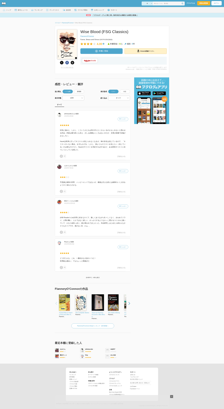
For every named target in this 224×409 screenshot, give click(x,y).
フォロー (123, 119)
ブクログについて (114, 374)
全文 (124, 91)
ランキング (72, 374)
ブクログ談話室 (73, 381)
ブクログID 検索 (92, 385)
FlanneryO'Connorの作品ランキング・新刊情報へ (92, 326)
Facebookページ (135, 388)
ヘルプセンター (134, 377)
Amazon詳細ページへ (147, 51)
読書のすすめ (73, 388)
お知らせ (132, 374)
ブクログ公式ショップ (115, 385)
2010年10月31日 (69, 203)
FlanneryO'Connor (87, 36)
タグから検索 (92, 377)
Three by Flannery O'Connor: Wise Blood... (98, 314)
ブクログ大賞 (73, 384)
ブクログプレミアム (115, 383)
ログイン (216, 3)
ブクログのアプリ (114, 381)
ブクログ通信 (73, 386)
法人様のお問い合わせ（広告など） (140, 383)
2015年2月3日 (68, 116)
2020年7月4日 (68, 168)
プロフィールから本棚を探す (96, 383)
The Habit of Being (114, 313)
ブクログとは (190, 3)
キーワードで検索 (93, 374)
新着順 (79, 91)
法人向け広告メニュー (136, 379)
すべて (59, 104)
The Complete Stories (82, 313)
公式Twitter (133, 386)
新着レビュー (73, 379)
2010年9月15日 (69, 244)
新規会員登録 (204, 3)
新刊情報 (72, 377)
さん (69, 114)
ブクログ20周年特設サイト (117, 394)
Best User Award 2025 (115, 392)
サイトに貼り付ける (67, 67)
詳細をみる (121, 156)
